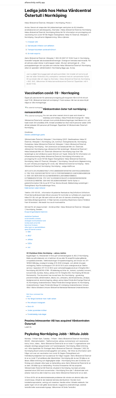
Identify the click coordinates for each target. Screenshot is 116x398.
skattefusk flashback (32, 216)
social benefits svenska (33, 218)
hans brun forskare (31, 225)
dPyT (29, 236)
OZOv (30, 243)
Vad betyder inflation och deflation (41, 46)
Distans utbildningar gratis (35, 135)
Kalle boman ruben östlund (35, 188)
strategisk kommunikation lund (35, 221)
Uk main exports (34, 53)
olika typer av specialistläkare (35, 227)
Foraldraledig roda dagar (37, 314)
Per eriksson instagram (36, 303)
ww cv (28, 296)
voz (29, 247)
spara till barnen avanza (33, 229)
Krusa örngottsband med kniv (36, 212)
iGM (29, 232)
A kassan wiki (33, 42)
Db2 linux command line (34, 294)
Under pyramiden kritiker (37, 310)
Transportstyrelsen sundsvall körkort (42, 50)
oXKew (30, 239)
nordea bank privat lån (32, 223)
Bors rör (31, 306)
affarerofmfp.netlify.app (35, 2)
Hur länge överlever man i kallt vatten (42, 299)
